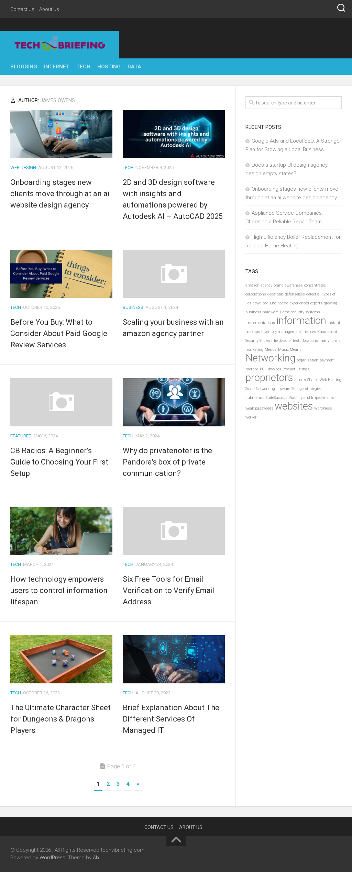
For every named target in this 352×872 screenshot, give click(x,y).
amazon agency (258, 285)
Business (133, 307)
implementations (260, 323)
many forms (330, 340)
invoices (309, 331)
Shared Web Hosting (324, 380)
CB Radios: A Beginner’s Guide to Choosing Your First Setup (59, 462)
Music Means (289, 349)
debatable (275, 294)
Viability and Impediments (311, 397)
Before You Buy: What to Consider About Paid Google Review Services (58, 333)
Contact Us (22, 9)
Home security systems (300, 312)
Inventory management (281, 331)
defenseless (295, 294)
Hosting (109, 67)
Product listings (296, 369)
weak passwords (259, 408)
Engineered (279, 303)
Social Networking (260, 389)
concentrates (315, 285)
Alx (96, 857)
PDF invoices (270, 369)
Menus (271, 349)
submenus (254, 397)
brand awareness (288, 285)
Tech (83, 67)
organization (307, 360)
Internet (56, 67)
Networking (270, 358)
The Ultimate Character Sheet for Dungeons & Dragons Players (60, 719)
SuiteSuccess (276, 397)
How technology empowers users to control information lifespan (59, 590)
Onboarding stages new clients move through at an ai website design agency (60, 193)
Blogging (23, 67)
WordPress (323, 408)
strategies (313, 389)
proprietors (269, 377)
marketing (254, 349)
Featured (21, 435)
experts (316, 303)
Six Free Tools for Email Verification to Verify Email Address (169, 590)
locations (310, 340)
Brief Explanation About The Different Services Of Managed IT (171, 719)
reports (300, 380)
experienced (299, 303)
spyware (283, 389)
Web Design (23, 167)
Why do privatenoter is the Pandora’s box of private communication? (167, 462)
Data (134, 67)
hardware (270, 312)
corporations (255, 294)
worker (250, 417)
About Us (49, 9)
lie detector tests (287, 340)
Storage (298, 389)
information (301, 320)
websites (294, 406)
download (260, 303)
